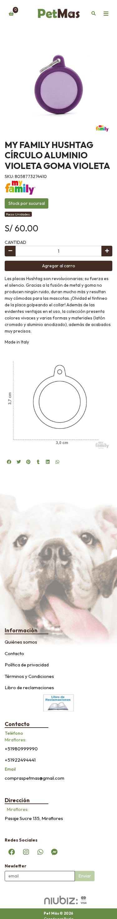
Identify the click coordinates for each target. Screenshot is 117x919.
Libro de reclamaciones (29, 687)
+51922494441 (20, 760)
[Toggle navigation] (105, 13)
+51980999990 (21, 749)
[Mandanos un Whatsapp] (40, 851)
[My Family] (20, 187)
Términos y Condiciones (29, 676)
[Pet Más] (58, 13)
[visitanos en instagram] (25, 851)
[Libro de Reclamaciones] (58, 702)
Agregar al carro (58, 266)
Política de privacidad (27, 665)
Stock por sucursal (26, 203)
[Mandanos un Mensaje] (54, 851)
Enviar (85, 876)
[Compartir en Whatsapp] (57, 461)
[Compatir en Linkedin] (47, 461)
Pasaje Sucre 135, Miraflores (34, 818)
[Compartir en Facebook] (9, 461)
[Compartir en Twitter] (18, 461)
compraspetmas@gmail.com (34, 778)
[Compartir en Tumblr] (38, 461)
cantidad (15, 242)
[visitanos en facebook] (11, 851)
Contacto (14, 653)
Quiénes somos (21, 642)
